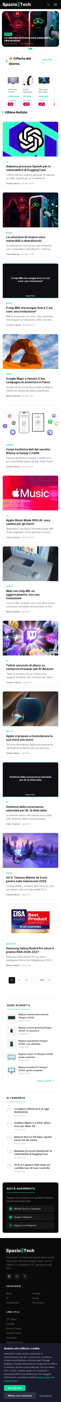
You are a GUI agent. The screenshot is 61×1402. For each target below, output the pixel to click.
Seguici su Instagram (25, 1225)
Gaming (36, 1293)
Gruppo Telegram (23, 1217)
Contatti (10, 1323)
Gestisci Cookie (14, 1342)
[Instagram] (17, 1276)
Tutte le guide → (45, 1080)
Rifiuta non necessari (20, 1395)
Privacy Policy (43, 1377)
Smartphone (12, 1302)
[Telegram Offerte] (9, 1276)
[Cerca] (48, 4)
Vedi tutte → (47, 61)
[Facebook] (25, 1276)
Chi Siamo (11, 1319)
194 (42, 980)
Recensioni (38, 1302)
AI (7, 1298)
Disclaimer (11, 1337)
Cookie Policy (11, 1380)
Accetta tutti (14, 1388)
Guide (35, 1298)
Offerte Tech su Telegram (27, 1208)
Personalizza (45, 1396)
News (9, 1293)
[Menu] (55, 4)
